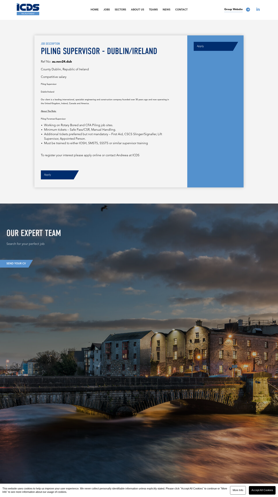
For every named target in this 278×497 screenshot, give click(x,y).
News (166, 10)
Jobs (106, 10)
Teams (153, 10)
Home (95, 10)
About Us (137, 10)
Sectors (120, 10)
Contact (181, 10)
